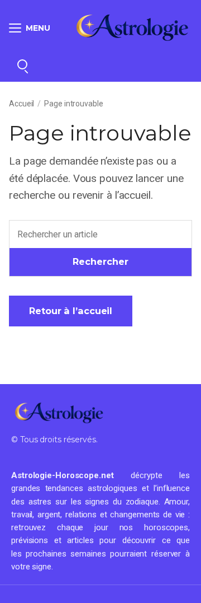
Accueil (21, 103)
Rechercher (100, 261)
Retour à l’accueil (70, 310)
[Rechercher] (22, 64)
